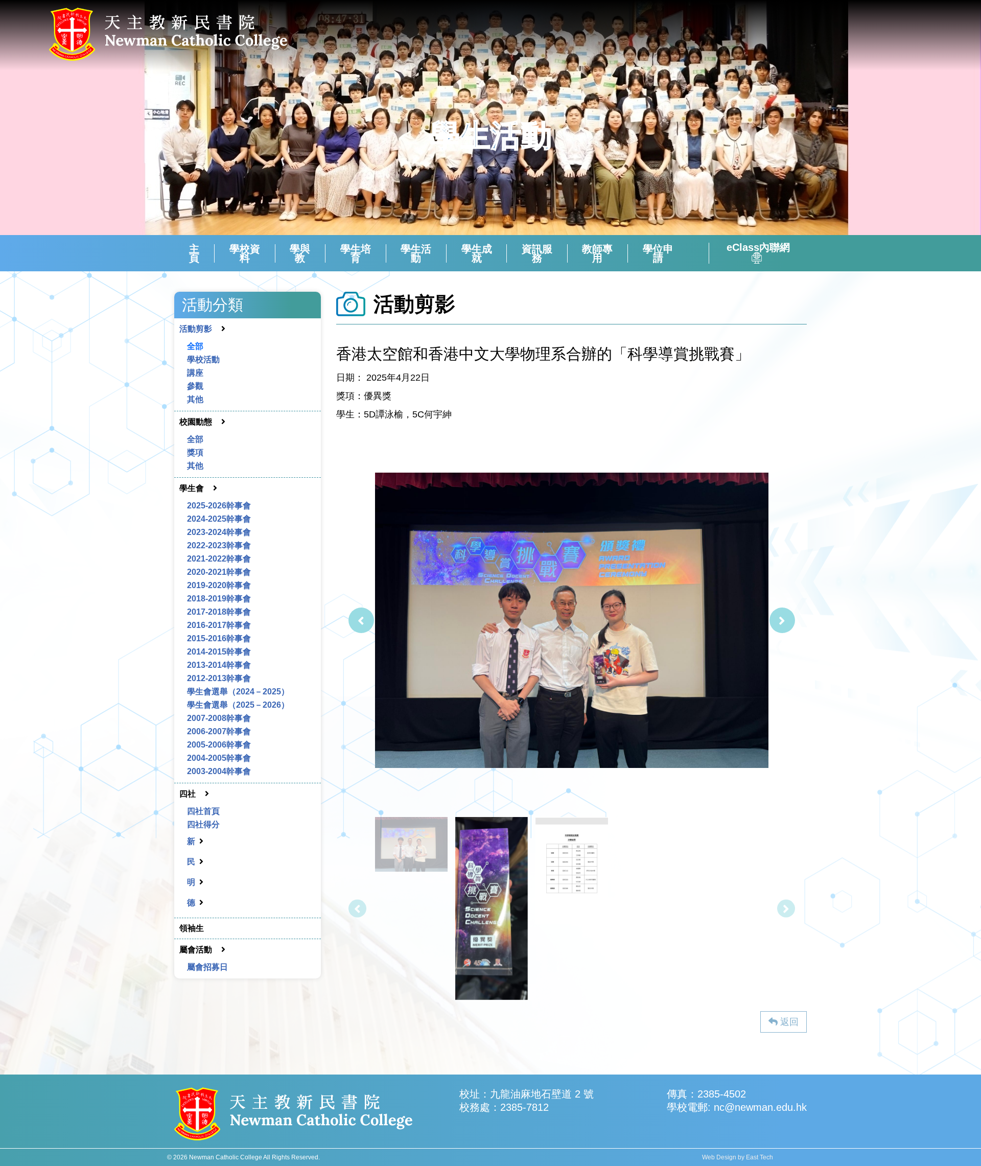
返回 (788, 1022)
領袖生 (191, 928)
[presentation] (361, 620)
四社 (187, 793)
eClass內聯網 (758, 248)
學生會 (191, 488)
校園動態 (195, 421)
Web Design (719, 1157)
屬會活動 (195, 949)
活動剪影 (195, 328)
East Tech (759, 1157)
